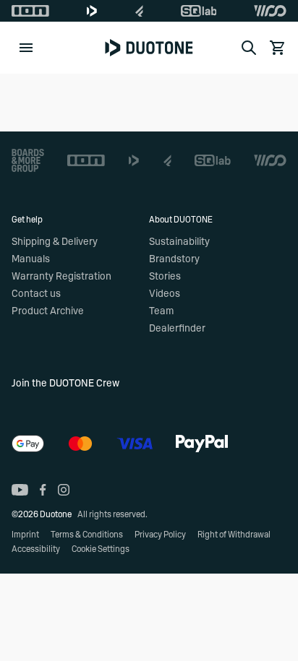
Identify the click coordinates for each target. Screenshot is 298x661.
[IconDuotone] (92, 11)
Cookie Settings (100, 549)
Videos (164, 294)
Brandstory (174, 259)
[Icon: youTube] (20, 490)
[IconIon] (30, 11)
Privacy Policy (160, 534)
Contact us (36, 294)
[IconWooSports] (270, 11)
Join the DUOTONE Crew (65, 384)
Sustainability (179, 242)
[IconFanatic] (139, 11)
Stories (165, 277)
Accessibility (36, 549)
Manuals (31, 259)
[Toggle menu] (26, 47)
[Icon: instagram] (63, 490)
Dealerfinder (177, 329)
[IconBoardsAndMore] (28, 160)
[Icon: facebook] (43, 490)
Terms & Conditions (87, 534)
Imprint (25, 534)
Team (161, 311)
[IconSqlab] (199, 11)
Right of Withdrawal (234, 534)
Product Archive (48, 311)
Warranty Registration (61, 277)
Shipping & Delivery (55, 242)
